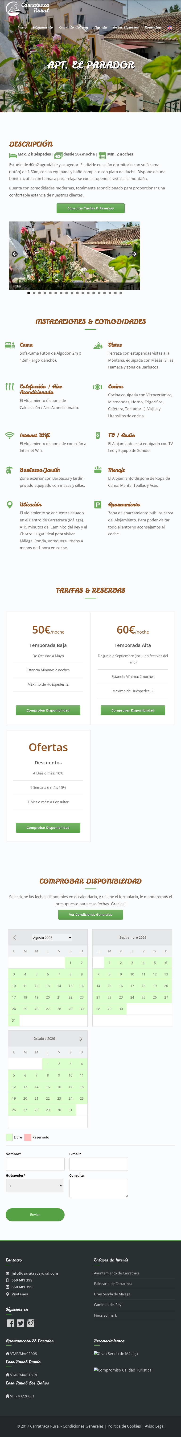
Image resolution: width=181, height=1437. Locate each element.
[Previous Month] (14, 937)
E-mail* (75, 1154)
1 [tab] (28, 293)
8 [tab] (66, 293)
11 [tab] (83, 293)
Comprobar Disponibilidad (48, 710)
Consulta (76, 1175)
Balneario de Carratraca (113, 1283)
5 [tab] (50, 293)
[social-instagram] (30, 1325)
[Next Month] (81, 1038)
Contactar (153, 27)
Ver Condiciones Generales (90, 914)
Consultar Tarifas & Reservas (90, 208)
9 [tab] (72, 293)
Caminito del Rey (73, 27)
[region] (74, 255)
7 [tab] (61, 293)
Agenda (100, 27)
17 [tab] (115, 293)
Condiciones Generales (84, 1426)
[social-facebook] (11, 1325)
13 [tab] (93, 293)
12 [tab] (88, 293)
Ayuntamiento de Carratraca (117, 1273)
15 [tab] (104, 293)
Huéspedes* (15, 1175)
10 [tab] (77, 293)
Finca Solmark (105, 1315)
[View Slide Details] (74, 255)
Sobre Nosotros (126, 27)
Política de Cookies (125, 1426)
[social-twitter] (20, 1325)
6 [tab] (55, 293)
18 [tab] (120, 293)
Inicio (22, 27)
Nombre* (13, 1154)
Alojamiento (43, 27)
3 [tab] (39, 293)
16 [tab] (110, 293)
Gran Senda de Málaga (112, 1294)
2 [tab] (34, 293)
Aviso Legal (155, 1426)
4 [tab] (45, 293)
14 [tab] (99, 293)
